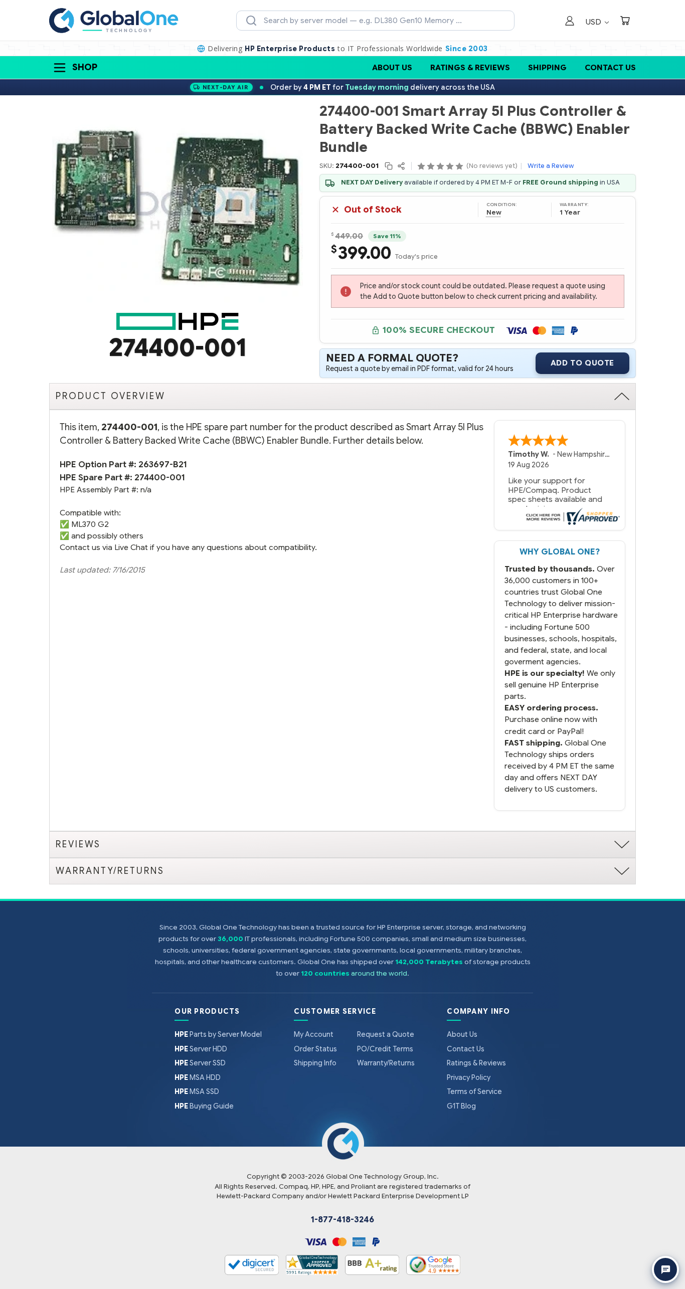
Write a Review (551, 165)
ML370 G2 (90, 524)
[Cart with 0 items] (624, 22)
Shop (84, 67)
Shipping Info (315, 1062)
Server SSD (200, 1062)
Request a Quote (385, 1034)
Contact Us (610, 67)
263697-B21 (162, 464)
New (493, 213)
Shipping (547, 67)
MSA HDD (198, 1077)
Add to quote (582, 362)
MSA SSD (197, 1091)
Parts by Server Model (218, 1034)
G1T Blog (461, 1106)
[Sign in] (569, 22)
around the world (379, 973)
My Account (313, 1034)
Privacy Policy (468, 1077)
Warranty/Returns (386, 1062)
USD (594, 22)
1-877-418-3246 (342, 1220)
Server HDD (201, 1048)
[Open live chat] (665, 1269)
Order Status (315, 1048)
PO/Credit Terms (385, 1048)
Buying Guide (204, 1106)
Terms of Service (474, 1091)
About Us (392, 67)
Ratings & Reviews (470, 67)
